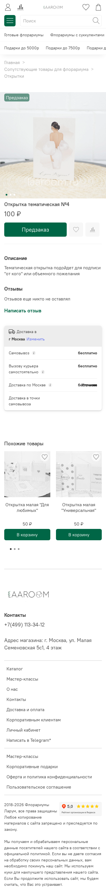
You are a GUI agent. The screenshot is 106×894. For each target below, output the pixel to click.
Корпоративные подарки (32, 766)
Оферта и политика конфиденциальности (49, 776)
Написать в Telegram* (29, 740)
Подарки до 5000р (21, 47)
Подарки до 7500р (63, 47)
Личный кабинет (23, 730)
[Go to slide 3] (14, 195)
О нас (12, 689)
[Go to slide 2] (10, 195)
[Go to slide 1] (6, 195)
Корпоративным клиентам (34, 720)
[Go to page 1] (11, 549)
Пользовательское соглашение (39, 787)
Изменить (36, 339)
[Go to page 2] (15, 549)
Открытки (14, 76)
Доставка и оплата (25, 709)
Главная (12, 62)
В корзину (27, 534)
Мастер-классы (22, 679)
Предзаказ (35, 229)
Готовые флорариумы (24, 34)
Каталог (15, 668)
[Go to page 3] (19, 549)
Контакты (16, 699)
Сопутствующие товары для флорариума (46, 69)
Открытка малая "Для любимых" (27, 507)
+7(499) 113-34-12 (24, 625)
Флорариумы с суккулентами (77, 34)
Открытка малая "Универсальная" (78, 507)
